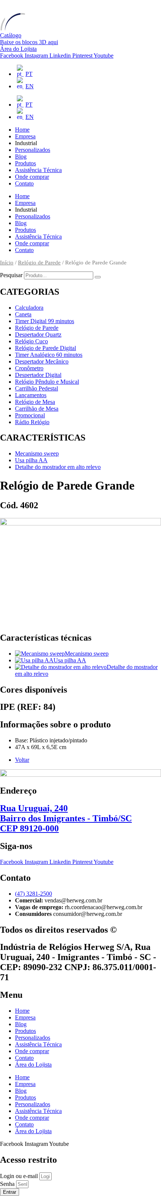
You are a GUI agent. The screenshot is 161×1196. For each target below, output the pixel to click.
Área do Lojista (33, 1064)
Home (22, 129)
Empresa (25, 136)
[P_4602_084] (80, 523)
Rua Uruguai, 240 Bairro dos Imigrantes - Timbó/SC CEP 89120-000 (66, 818)
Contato (24, 183)
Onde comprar (32, 177)
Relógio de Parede (39, 263)
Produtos (25, 163)
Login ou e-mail (19, 1176)
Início (6, 263)
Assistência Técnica (38, 170)
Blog (21, 156)
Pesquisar (11, 275)
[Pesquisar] (98, 277)
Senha (8, 1184)
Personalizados (32, 150)
